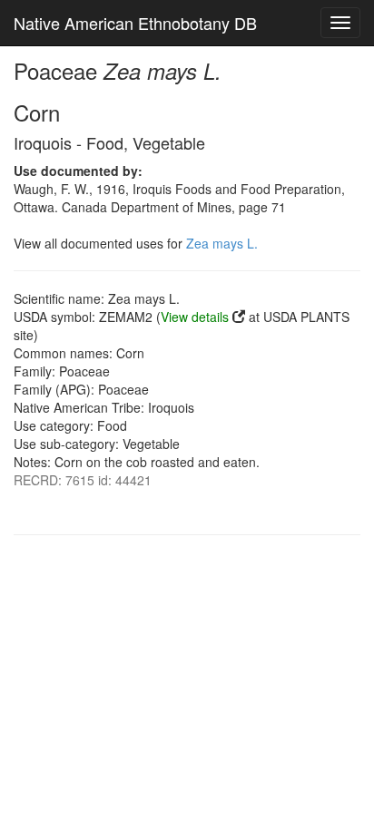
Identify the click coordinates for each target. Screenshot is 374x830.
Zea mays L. (222, 243)
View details (195, 317)
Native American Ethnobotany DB (135, 22)
